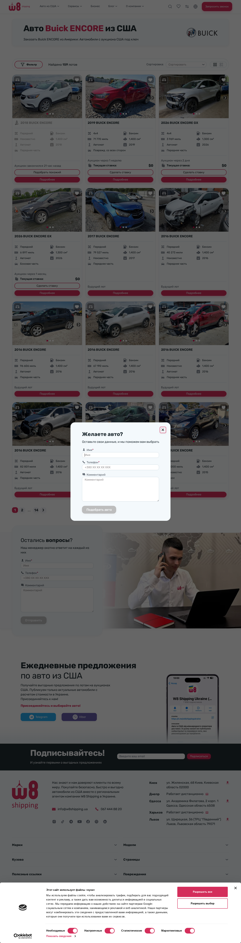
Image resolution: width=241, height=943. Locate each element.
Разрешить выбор (203, 903)
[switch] (110, 930)
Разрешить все (202, 891)
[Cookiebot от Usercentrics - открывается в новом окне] (22, 936)
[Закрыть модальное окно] (163, 430)
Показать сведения (58, 936)
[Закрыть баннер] (235, 888)
